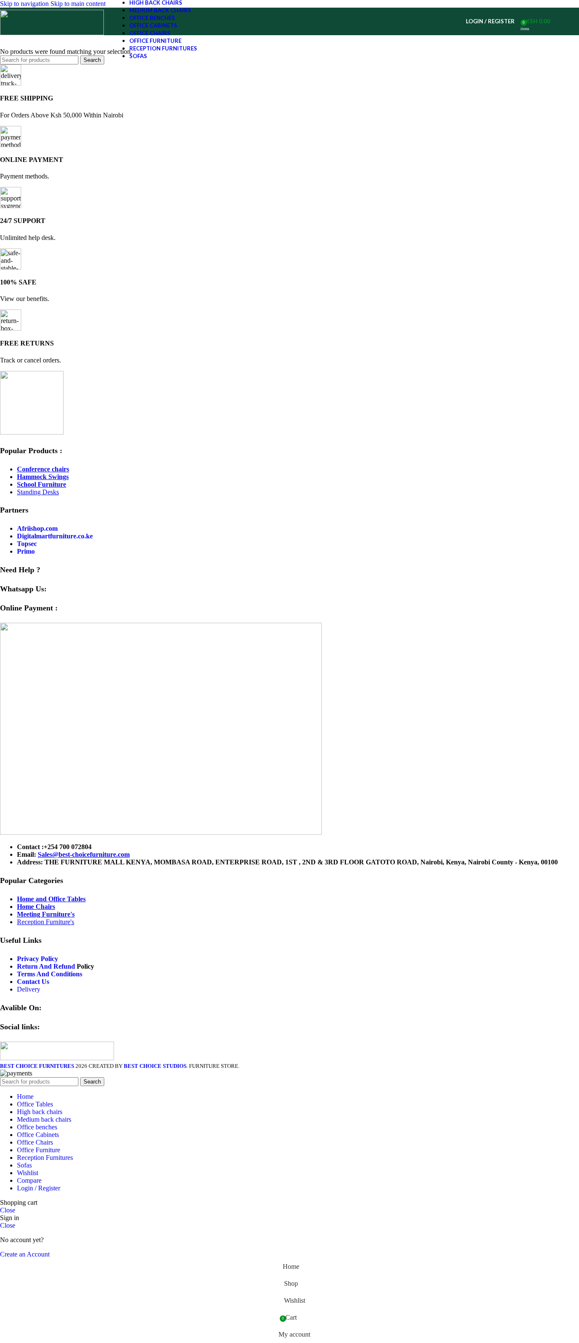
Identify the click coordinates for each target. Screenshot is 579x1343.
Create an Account (25, 1254)
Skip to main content (78, 3)
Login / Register (38, 1188)
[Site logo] (52, 32)
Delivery (28, 989)
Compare (29, 1180)
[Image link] (32, 432)
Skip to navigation (25, 3)
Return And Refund (46, 966)
